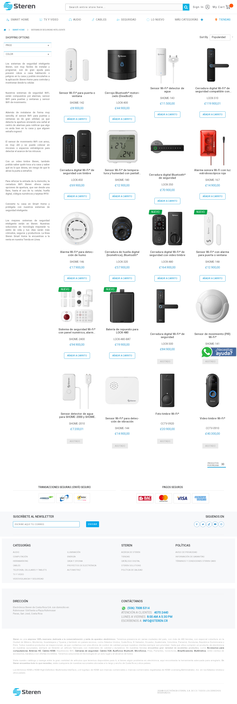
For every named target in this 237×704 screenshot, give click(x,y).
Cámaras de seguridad (87, 650)
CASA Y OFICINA (75, 561)
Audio (16, 552)
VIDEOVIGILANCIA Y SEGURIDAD (28, 578)
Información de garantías (190, 556)
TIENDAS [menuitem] (224, 20)
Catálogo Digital (130, 561)
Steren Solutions (131, 565)
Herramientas (20, 561)
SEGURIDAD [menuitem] (128, 20)
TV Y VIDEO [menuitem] (50, 20)
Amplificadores (185, 650)
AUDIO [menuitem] (76, 20)
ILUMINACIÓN (73, 552)
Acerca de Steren (130, 552)
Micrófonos (140, 650)
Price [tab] (9, 45)
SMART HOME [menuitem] (19, 20)
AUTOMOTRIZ (74, 570)
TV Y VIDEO (18, 574)
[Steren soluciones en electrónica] (19, 6)
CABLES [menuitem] (100, 20)
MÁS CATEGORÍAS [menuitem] (186, 20)
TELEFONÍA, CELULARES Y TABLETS (30, 570)
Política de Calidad (132, 570)
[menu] (118, 20)
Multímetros (200, 650)
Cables (16, 565)
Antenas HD (35, 650)
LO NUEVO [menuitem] (156, 20)
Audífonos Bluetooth (123, 650)
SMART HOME (19, 30)
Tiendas (125, 556)
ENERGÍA (71, 556)
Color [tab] (9, 54)
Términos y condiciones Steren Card (196, 561)
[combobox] (129, 7)
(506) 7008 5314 (138, 608)
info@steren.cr (155, 621)
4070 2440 (160, 612)
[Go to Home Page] (5, 30)
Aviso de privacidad (186, 552)
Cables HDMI (48, 650)
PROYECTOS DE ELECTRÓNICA (81, 565)
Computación (20, 556)
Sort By (204, 37)
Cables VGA (105, 650)
